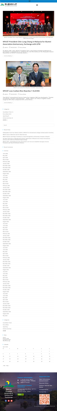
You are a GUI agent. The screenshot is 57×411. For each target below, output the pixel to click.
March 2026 (5, 159)
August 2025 (6, 173)
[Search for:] (28, 125)
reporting (5, 116)
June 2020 (5, 295)
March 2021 (5, 279)
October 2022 (6, 241)
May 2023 (5, 227)
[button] (37, 5)
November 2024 (6, 191)
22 (41, 358)
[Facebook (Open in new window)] (6, 401)
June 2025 (5, 177)
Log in (4, 337)
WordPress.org (6, 340)
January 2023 (6, 235)
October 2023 (6, 217)
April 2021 (5, 277)
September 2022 (7, 243)
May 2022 (5, 251)
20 (25, 358)
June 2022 (5, 249)
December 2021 (6, 261)
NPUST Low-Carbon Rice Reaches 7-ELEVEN (21, 91)
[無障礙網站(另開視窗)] (21, 394)
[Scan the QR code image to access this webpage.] (44, 399)
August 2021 (6, 269)
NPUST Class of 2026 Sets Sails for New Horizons (15, 134)
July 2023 (5, 223)
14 (33, 356)
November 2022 (6, 239)
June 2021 (5, 273)
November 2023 (6, 215)
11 (9, 356)
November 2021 (6, 263)
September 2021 (7, 267)
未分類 (4, 120)
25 (9, 361)
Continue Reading (8, 55)
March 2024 (5, 207)
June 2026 (5, 153)
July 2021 (5, 271)
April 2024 (5, 205)
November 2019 (6, 307)
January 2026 (6, 163)
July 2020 (5, 293)
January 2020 (6, 303)
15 (41, 356)
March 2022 (5, 255)
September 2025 (7, 171)
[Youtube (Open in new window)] (9, 401)
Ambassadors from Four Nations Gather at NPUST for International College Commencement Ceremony (28, 132)
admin (6, 47)
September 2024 (7, 195)
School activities (7, 118)
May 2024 (5, 203)
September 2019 (7, 311)
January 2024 (6, 211)
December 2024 (6, 189)
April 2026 (5, 157)
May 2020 (5, 297)
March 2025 (5, 183)
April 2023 (5, 229)
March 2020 (5, 301)
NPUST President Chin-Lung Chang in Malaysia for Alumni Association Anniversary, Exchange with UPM (27, 42)
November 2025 (6, 167)
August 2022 (6, 245)
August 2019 (6, 313)
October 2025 (6, 169)
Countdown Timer (7, 112)
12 (17, 356)
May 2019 (5, 315)
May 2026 (5, 155)
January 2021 (6, 283)
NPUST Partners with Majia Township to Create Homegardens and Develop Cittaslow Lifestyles (26, 136)
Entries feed (6, 338)
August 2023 (6, 221)
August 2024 (6, 197)
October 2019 (6, 309)
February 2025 (6, 185)
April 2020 (5, 299)
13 (25, 356)
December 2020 (6, 285)
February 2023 (6, 233)
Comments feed (7, 339)
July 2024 (5, 199)
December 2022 (6, 237)
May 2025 (5, 179)
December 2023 (6, 213)
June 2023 (5, 225)
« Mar (4, 365)
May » (7, 365)
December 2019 (6, 305)
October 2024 (6, 193)
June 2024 (5, 201)
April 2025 (5, 181)
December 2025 (6, 165)
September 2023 (7, 219)
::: (0, 1)
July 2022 (5, 247)
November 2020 (6, 287)
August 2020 (6, 291)
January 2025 (6, 187)
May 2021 (5, 275)
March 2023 (5, 231)
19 (17, 358)
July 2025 (5, 175)
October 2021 (6, 265)
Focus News (23, 47)
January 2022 (6, 259)
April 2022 (5, 253)
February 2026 (6, 161)
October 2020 (6, 289)
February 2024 (6, 209)
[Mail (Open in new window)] (11, 401)
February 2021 (6, 281)
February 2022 (6, 257)
